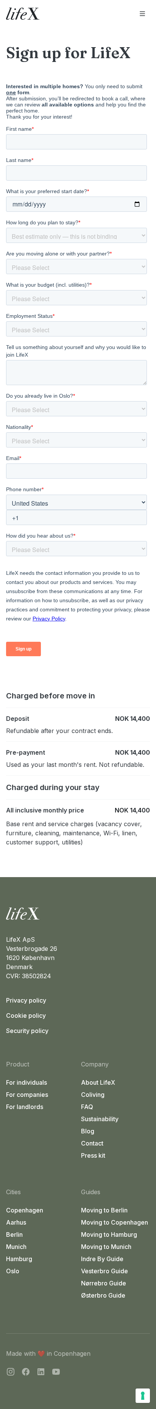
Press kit (93, 1155)
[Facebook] (25, 1373)
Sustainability (100, 1119)
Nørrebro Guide (103, 1283)
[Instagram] (10, 1373)
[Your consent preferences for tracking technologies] (143, 1395)
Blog (87, 1131)
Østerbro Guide (103, 1295)
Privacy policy (26, 1000)
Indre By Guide (102, 1259)
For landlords (24, 1107)
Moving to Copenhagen (114, 1222)
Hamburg (19, 1259)
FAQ (87, 1107)
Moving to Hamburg (109, 1234)
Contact (92, 1143)
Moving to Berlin (104, 1210)
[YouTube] (56, 1373)
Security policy (27, 1031)
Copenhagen (24, 1210)
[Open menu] (142, 13)
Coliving (93, 1094)
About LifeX (98, 1082)
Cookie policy (26, 1015)
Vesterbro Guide (104, 1271)
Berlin (14, 1234)
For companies (27, 1094)
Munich (16, 1246)
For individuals (26, 1082)
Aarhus (16, 1222)
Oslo (12, 1271)
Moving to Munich (106, 1246)
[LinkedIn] (40, 1373)
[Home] (78, 914)
